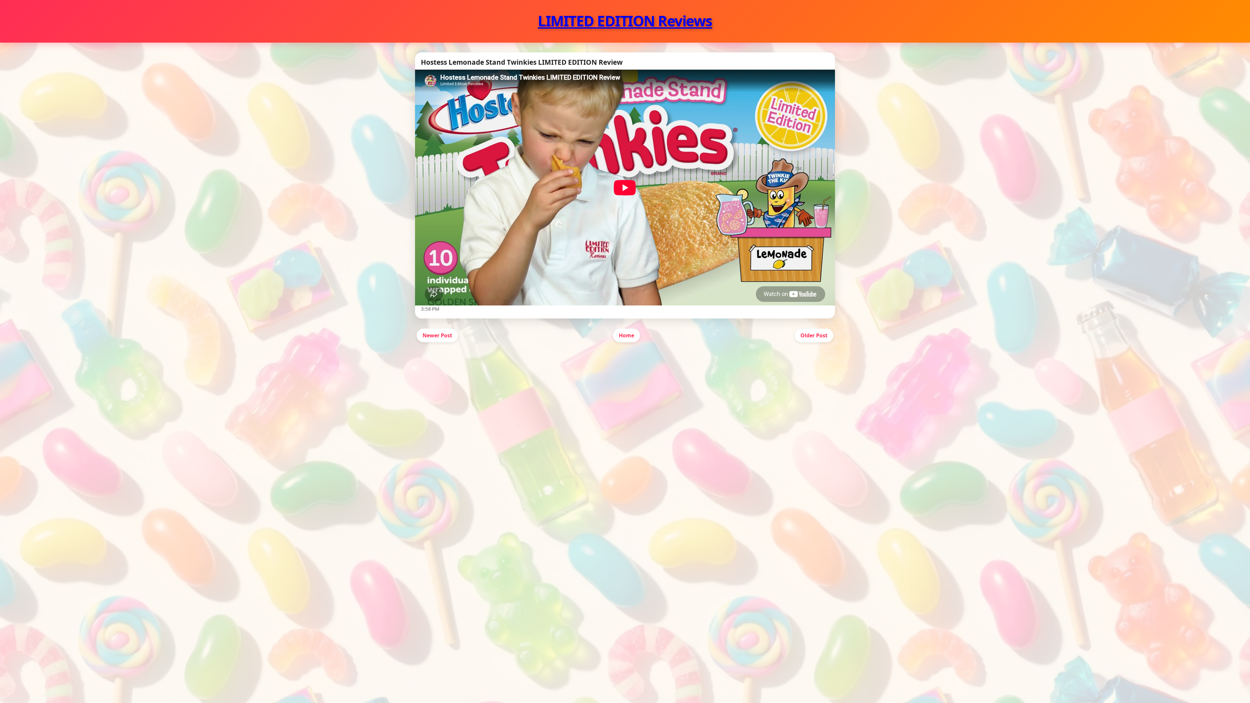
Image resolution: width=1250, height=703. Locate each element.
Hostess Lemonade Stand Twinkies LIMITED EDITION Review (522, 62)
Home (626, 335)
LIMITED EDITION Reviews (625, 21)
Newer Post (437, 335)
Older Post (813, 335)
